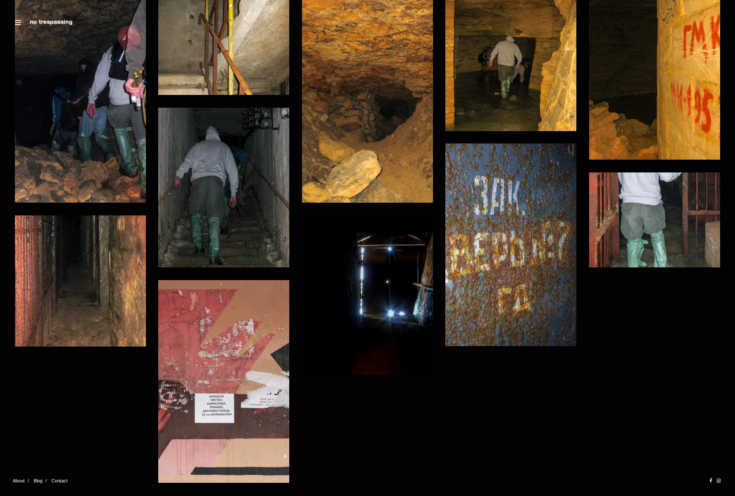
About (19, 480)
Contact (59, 480)
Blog (38, 480)
